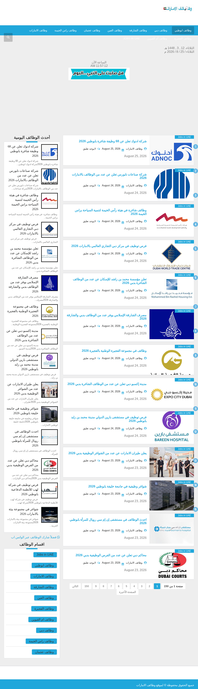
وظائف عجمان (92, 30)
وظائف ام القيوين (43, 619)
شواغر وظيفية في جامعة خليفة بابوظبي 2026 (117, 486)
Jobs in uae (131, 38)
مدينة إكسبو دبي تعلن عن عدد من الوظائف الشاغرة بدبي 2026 (107, 384)
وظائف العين (115, 30)
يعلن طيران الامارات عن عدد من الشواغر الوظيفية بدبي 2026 (107, 453)
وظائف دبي (160, 30)
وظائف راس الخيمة (66, 30)
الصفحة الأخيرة (127, 592)
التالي (75, 586)
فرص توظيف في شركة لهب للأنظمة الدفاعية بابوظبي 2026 (23, 489)
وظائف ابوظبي (183, 30)
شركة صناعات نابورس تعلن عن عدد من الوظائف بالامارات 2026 (23, 175)
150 (86, 586)
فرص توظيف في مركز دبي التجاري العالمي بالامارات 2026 (109, 246)
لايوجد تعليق (89, 148)
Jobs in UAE (45, 554)
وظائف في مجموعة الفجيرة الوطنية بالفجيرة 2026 (114, 350)
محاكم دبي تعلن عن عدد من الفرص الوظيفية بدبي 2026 (111, 555)
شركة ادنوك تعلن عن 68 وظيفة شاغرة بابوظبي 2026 (113, 141)
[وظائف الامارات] (177, 11)
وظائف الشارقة (138, 30)
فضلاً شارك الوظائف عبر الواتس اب (34, 537)
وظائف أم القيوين (157, 38)
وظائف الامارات (38, 30)
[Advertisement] (99, 108)
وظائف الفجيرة (182, 38)
